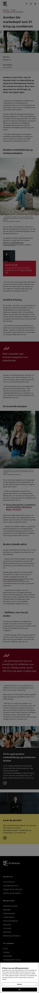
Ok (19, 989)
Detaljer (19, 984)
